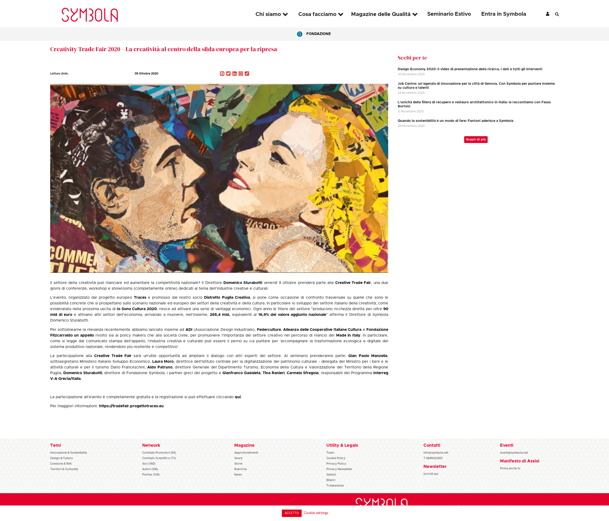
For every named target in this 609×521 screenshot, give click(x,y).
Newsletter (435, 467)
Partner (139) (150, 474)
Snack (238, 458)
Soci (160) (148, 463)
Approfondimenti (246, 452)
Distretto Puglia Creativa (227, 297)
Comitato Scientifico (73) (159, 458)
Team (330, 452)
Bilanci (330, 480)
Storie (238, 463)
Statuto (331, 474)
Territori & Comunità (64, 469)
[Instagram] (241, 74)
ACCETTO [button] (292, 513)
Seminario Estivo (449, 14)
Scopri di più (476, 139)
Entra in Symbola (503, 14)
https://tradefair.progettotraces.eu (131, 406)
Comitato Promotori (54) (159, 452)
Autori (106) (150, 469)
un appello (84, 335)
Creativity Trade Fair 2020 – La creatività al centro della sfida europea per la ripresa (163, 49)
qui (238, 397)
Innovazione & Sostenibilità (68, 452)
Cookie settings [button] (316, 513)
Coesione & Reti (61, 463)
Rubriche (240, 469)
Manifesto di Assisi (519, 461)
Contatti (431, 445)
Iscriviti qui (430, 473)
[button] (560, 14)
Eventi (506, 445)
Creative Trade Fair (353, 283)
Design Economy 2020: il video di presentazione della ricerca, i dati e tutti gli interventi (470, 69)
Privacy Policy (336, 463)
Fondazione (318, 34)
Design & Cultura (61, 458)
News (238, 474)
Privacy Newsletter (339, 469)
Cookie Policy (335, 458)
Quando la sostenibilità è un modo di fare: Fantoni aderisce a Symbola (455, 121)
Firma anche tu (510, 468)
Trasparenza (335, 485)
